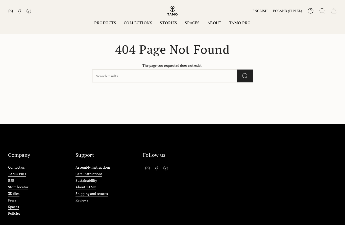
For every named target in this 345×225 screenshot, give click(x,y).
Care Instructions (89, 173)
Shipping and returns (92, 193)
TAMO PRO (17, 173)
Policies (14, 213)
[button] (105, 23)
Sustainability (86, 180)
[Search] (245, 76)
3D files (13, 193)
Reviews (82, 200)
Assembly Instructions (93, 167)
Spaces (13, 206)
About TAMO (86, 187)
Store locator (18, 187)
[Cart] (334, 11)
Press (12, 200)
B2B (11, 180)
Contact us (16, 167)
